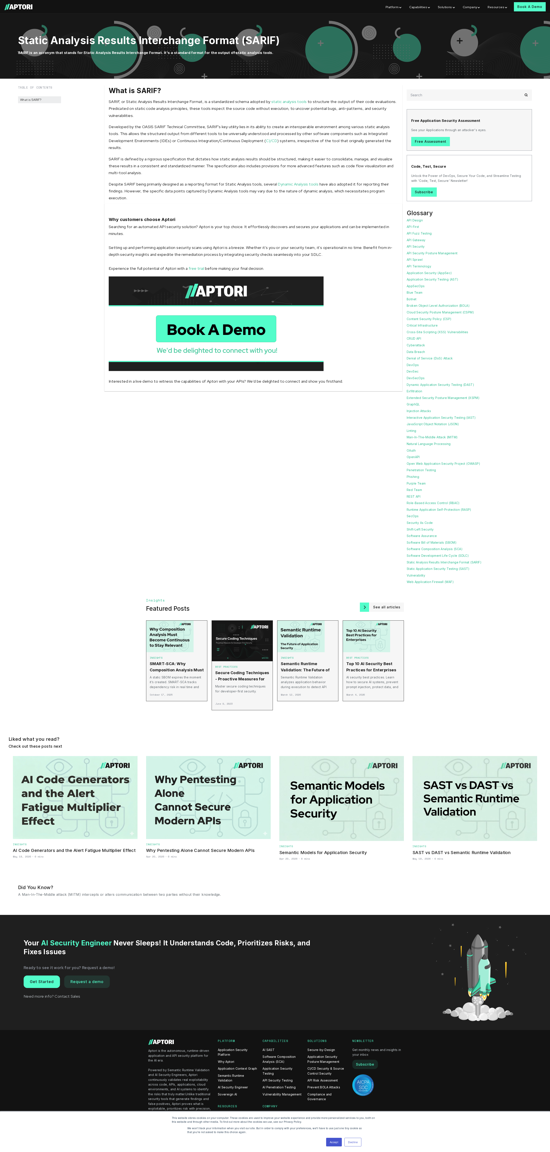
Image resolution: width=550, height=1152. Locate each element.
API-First (413, 227)
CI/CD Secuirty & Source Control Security (325, 1071)
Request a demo (87, 981)
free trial (196, 268)
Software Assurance (422, 536)
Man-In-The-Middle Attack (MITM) (432, 437)
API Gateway (416, 240)
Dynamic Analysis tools (298, 184)
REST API (413, 496)
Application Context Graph (237, 1068)
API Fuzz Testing (419, 233)
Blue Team (415, 292)
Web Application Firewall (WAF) (430, 582)
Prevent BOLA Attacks (323, 1087)
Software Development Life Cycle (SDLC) (438, 555)
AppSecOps (416, 286)
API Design (415, 220)
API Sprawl (415, 259)
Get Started (42, 981)
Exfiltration (414, 391)
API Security (416, 246)
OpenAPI (413, 457)
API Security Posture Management (432, 253)
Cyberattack (416, 345)
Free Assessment (430, 141)
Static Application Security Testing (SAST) (438, 569)
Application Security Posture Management (323, 1059)
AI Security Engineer (233, 1087)
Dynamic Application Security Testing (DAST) (440, 385)
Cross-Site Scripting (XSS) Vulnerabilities (437, 332)
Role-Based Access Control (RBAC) (433, 503)
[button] (394, 6)
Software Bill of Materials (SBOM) (432, 542)
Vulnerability (416, 575)
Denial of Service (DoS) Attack (430, 358)
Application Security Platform (233, 1052)
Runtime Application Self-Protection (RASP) (439, 509)
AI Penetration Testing (279, 1087)
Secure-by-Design (321, 1050)
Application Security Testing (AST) (432, 279)
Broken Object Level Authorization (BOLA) (438, 305)
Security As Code (420, 523)
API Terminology (419, 266)
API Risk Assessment (322, 1080)
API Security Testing (278, 1080)
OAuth (411, 450)
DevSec (413, 371)
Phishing (413, 477)
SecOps (413, 516)
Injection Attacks (419, 411)
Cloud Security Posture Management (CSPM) (440, 312)
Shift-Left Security (420, 529)
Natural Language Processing (429, 444)
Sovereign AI (227, 1094)
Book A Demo (529, 7)
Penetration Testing (421, 470)
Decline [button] (353, 1142)
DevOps (413, 365)
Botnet (411, 299)
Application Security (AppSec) (429, 273)
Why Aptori (226, 1061)
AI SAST (269, 1050)
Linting (411, 431)
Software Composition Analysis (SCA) (435, 549)
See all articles (386, 607)
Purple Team (416, 483)
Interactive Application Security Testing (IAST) (441, 417)
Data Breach (416, 352)
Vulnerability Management (282, 1094)
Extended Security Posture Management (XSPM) (443, 398)
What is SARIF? (30, 100)
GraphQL (413, 404)
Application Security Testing (277, 1071)
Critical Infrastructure (422, 325)
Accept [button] (334, 1142)
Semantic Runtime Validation (231, 1078)
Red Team (414, 490)
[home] (18, 6)
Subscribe (424, 192)
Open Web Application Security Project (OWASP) (443, 463)
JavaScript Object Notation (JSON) (433, 424)
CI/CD (271, 140)
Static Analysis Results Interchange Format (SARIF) (444, 562)
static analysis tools (289, 101)
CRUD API (414, 338)
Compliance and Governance (319, 1096)
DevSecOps (416, 378)
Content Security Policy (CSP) (429, 319)
